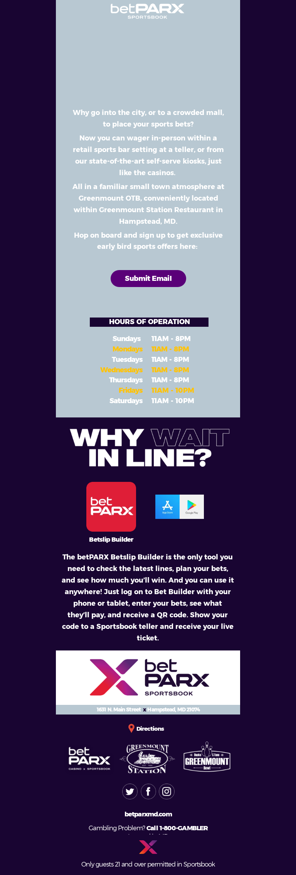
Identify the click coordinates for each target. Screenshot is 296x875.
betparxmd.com (148, 814)
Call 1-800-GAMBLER (177, 828)
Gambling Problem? (117, 828)
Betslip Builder (111, 539)
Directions (150, 728)
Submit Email (148, 278)
